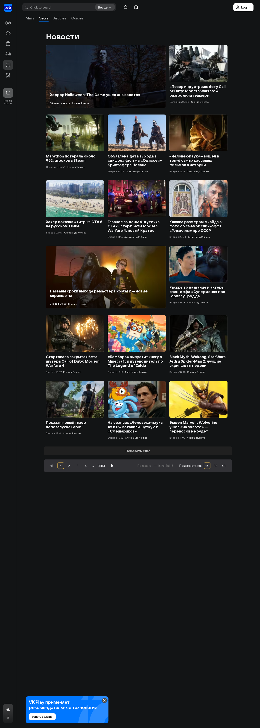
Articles (59, 18)
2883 (101, 466)
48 (223, 466)
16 (207, 466)
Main (30, 18)
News (44, 18)
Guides (77, 18)
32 (215, 466)
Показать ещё (138, 451)
